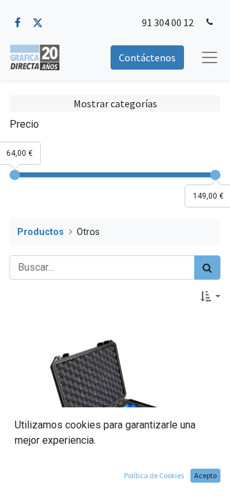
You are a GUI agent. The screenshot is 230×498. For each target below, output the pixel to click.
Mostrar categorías (115, 103)
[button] (210, 296)
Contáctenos (147, 57)
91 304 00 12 (168, 22)
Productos (40, 232)
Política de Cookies (154, 475)
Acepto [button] (205, 475)
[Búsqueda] (207, 267)
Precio (24, 124)
